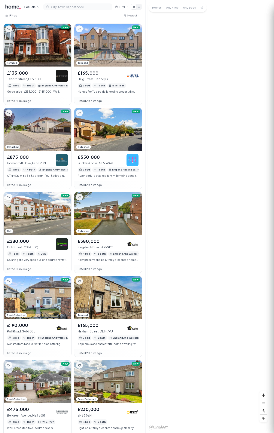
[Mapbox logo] (158, 427)
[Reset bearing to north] (263, 410)
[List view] (138, 6)
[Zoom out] (263, 403)
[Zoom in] (263, 395)
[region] (210, 216)
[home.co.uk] (13, 7)
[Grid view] (133, 6)
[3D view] (263, 418)
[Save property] (8, 28)
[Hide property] (17, 28)
